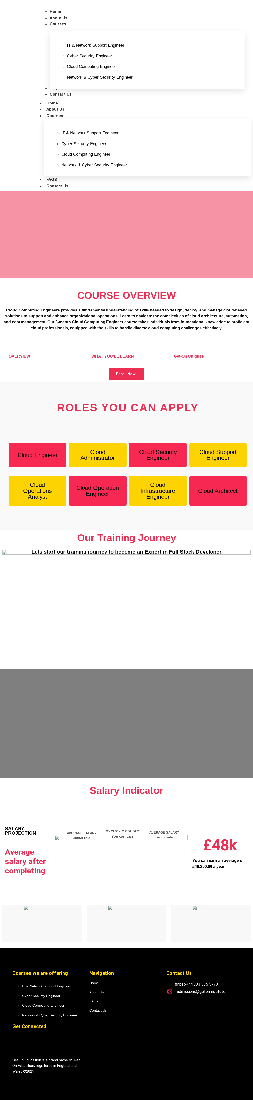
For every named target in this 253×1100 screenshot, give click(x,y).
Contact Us (57, 185)
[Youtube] (67, 1042)
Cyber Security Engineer (89, 56)
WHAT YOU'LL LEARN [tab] (112, 356)
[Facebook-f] (18, 1042)
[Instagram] (51, 1042)
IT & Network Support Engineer (95, 45)
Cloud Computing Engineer (91, 66)
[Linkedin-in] (35, 1042)
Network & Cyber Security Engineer (100, 77)
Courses (54, 115)
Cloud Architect (218, 490)
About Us (55, 109)
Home (52, 103)
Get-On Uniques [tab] (189, 356)
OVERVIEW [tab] (19, 356)
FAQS (51, 179)
